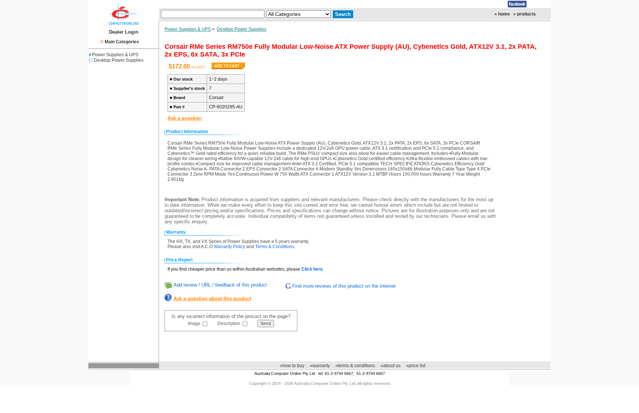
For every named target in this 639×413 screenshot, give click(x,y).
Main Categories (122, 41)
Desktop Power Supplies (118, 60)
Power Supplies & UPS (115, 54)
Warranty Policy (229, 246)
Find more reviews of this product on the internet (344, 286)
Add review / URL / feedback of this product (220, 285)
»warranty (320, 365)
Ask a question (185, 118)
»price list (415, 365)
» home (502, 14)
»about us (390, 365)
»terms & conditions (355, 365)
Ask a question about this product (212, 298)
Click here (312, 269)
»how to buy (292, 365)
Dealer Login (123, 32)
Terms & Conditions (274, 246)
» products (524, 14)
